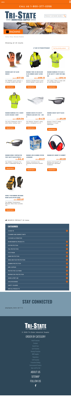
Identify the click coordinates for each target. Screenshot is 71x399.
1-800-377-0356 (41, 6)
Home (7, 37)
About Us (35, 372)
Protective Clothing (35, 362)
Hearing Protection (35, 351)
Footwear (35, 343)
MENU (3, 2)
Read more (10, 87)
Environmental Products (35, 365)
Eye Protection (35, 348)
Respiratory (35, 357)
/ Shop (11, 37)
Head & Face (35, 346)
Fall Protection (35, 360)
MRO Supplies (35, 354)
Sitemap (35, 376)
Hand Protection (36, 340)
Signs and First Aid (35, 368)
